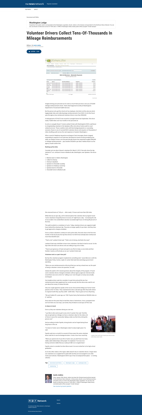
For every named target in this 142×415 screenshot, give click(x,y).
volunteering (53, 366)
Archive (58, 403)
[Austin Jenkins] (48, 378)
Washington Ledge (38, 22)
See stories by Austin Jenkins (62, 386)
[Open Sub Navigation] (32, 9)
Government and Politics (33, 17)
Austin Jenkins (37, 45)
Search (58, 400)
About (36, 9)
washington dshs (83, 362)
